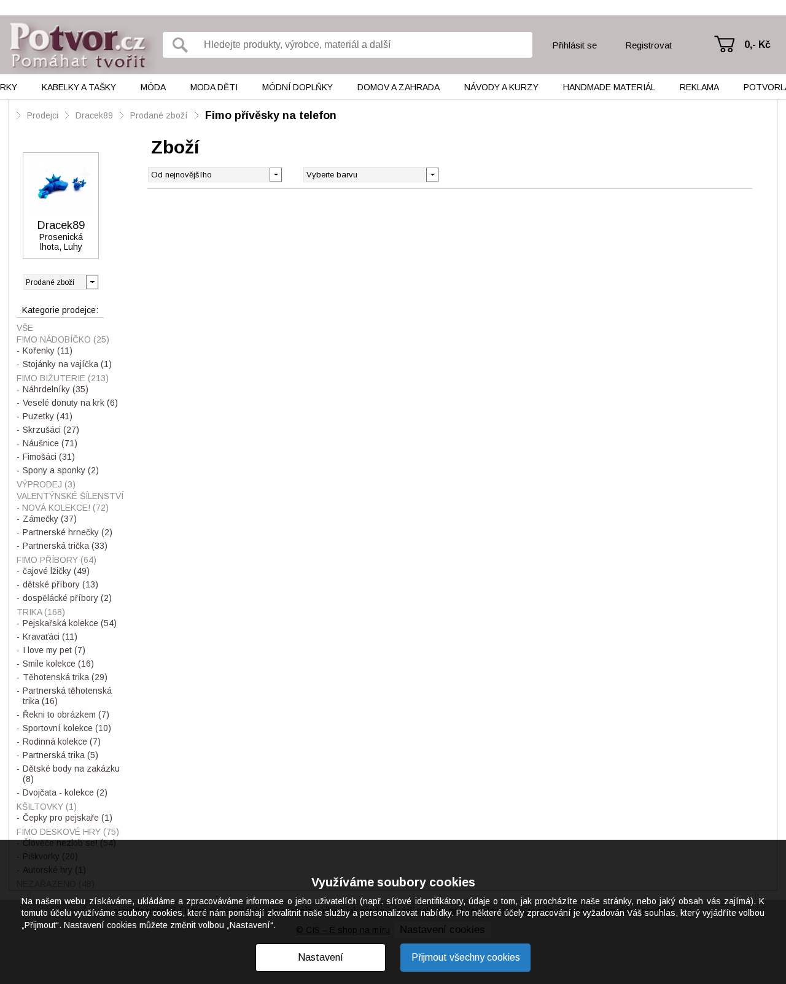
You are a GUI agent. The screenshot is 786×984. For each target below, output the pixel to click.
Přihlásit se (574, 45)
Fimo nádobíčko (63, 339)
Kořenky (47, 350)
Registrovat (648, 45)
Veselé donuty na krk (70, 403)
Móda (153, 87)
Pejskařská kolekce (70, 623)
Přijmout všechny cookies (465, 957)
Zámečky (50, 519)
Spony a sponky (61, 470)
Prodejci (42, 115)
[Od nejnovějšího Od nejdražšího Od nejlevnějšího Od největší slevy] (215, 174)
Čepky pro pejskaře (67, 818)
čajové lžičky (56, 571)
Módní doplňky (297, 87)
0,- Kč (757, 44)
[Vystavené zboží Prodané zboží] (61, 282)
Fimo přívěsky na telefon (271, 115)
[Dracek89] (60, 188)
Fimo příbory (56, 560)
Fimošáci (49, 457)
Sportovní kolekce (67, 728)
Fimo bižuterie (63, 378)
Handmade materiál (609, 87)
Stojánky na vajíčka (67, 364)
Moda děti (214, 87)
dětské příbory (60, 584)
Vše (25, 328)
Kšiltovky (47, 807)
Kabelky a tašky (79, 87)
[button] (432, 174)
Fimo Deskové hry (68, 832)
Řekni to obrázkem (66, 714)
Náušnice (50, 443)
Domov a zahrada (398, 87)
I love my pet (54, 650)
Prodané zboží (159, 115)
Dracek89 (94, 115)
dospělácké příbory (67, 598)
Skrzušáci (51, 430)
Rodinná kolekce (62, 741)
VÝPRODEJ (46, 484)
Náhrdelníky (55, 389)
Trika (41, 612)
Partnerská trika (60, 755)
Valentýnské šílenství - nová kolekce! (70, 502)
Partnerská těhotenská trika (67, 696)
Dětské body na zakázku (71, 774)
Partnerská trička (65, 546)
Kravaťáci (50, 636)
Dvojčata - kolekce (65, 792)
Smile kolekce (58, 663)
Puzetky (47, 416)
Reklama (699, 87)
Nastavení (320, 957)
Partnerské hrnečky (67, 532)
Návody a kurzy (501, 87)
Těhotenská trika (65, 677)
